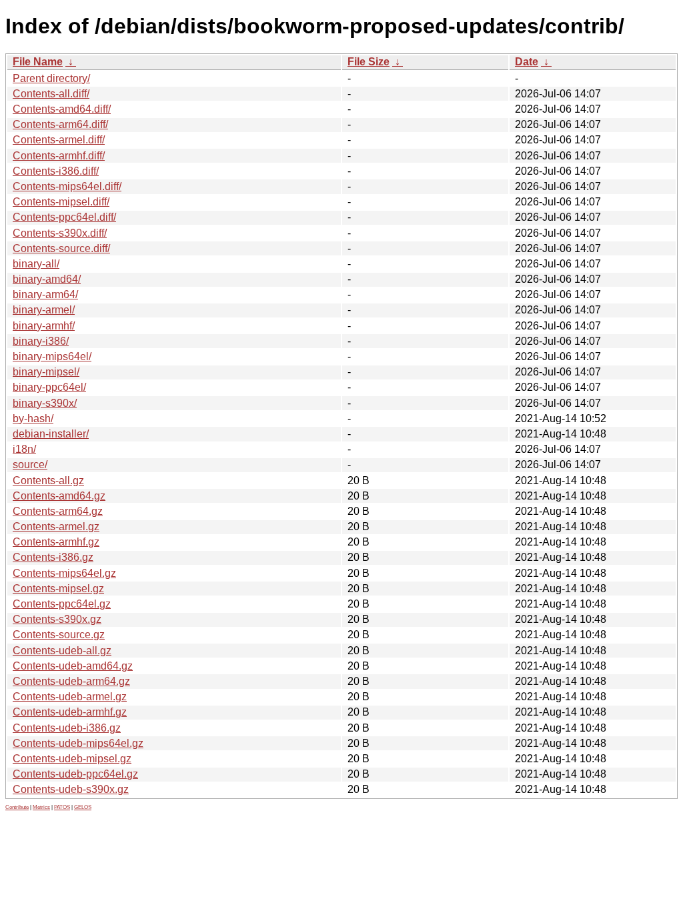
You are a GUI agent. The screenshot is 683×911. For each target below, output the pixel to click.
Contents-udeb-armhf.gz (70, 712)
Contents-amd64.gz (59, 496)
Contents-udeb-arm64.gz (71, 681)
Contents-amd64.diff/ (62, 109)
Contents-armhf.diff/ (59, 155)
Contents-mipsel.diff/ (61, 201)
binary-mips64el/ (52, 356)
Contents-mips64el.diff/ (67, 186)
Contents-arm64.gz (58, 511)
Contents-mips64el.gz (64, 573)
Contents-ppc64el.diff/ (64, 217)
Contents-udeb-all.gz (62, 650)
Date (526, 61)
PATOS (62, 807)
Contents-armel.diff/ (59, 139)
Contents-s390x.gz (57, 619)
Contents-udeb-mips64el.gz (78, 743)
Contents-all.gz (48, 480)
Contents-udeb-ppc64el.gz (75, 774)
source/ (30, 464)
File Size (369, 61)
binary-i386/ (41, 341)
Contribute (17, 807)
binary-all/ (36, 263)
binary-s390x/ (45, 403)
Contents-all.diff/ (51, 93)
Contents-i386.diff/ (56, 171)
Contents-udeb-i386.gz (67, 728)
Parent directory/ (51, 78)
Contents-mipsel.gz (58, 588)
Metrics (41, 807)
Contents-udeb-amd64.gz (73, 666)
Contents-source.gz (59, 634)
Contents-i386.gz (53, 557)
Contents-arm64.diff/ (60, 124)
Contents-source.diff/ (61, 248)
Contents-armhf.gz (56, 542)
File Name (38, 61)
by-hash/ (33, 418)
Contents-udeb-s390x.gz (71, 789)
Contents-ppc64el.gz (62, 604)
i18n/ (24, 449)
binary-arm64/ (45, 294)
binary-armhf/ (44, 325)
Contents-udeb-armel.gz (70, 696)
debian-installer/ (51, 433)
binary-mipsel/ (46, 371)
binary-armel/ (44, 309)
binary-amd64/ (47, 279)
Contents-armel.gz (56, 526)
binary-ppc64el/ (49, 387)
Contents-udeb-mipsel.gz (72, 758)
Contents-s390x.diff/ (60, 233)
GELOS (82, 807)
